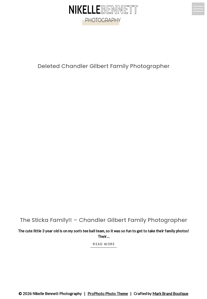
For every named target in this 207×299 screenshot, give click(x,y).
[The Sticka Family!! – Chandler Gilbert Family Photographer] (103, 152)
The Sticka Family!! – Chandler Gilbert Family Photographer (103, 220)
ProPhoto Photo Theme (108, 293)
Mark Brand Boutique (170, 293)
